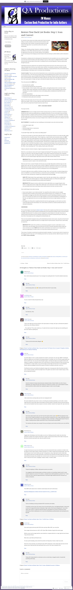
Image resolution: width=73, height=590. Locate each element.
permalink (47, 258)
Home (5, 26)
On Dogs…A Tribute (24, 263)
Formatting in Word (7, 108)
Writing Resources (7, 130)
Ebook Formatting (7, 106)
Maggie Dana (26, 484)
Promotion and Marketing (9, 120)
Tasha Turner (26, 393)
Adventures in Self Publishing (33, 256)
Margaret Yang (27, 319)
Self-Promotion (7, 123)
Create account (7, 137)
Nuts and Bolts (7, 115)
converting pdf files (58, 256)
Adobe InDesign (7, 98)
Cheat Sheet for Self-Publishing (10, 73)
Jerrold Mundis (27, 295)
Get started (45, 1)
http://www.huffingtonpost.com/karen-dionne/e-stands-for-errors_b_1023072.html (40, 491)
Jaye (31, 37)
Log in (5, 138)
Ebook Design (6, 105)
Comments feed (7, 141)
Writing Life (6, 129)
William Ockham (27, 445)
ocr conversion (63, 256)
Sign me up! (8, 45)
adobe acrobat (52, 256)
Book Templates (7, 102)
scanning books (32, 258)
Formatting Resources (8, 109)
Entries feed (6, 140)
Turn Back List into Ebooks (42, 256)
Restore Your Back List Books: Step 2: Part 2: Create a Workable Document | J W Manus (42, 565)
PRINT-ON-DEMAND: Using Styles (10, 76)
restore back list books (26, 258)
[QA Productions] (36, 16)
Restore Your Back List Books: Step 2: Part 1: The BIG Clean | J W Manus (39, 519)
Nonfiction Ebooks (7, 114)
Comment (66, 581)
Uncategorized (7, 127)
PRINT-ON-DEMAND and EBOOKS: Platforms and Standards (9, 87)
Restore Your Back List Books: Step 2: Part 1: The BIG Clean (58, 263)
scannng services (38, 258)
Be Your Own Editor (8, 101)
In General (6, 111)
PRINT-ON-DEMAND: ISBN (9, 79)
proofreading (6, 121)
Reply (25, 278)
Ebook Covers (7, 104)
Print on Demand (7, 118)
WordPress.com (7, 143)
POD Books (6, 117)
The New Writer (7, 124)
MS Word (6, 112)
